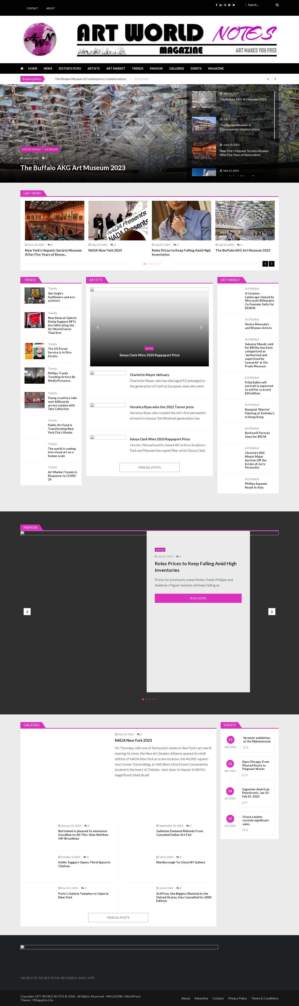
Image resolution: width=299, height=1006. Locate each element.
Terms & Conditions (265, 998)
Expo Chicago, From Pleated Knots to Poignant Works (255, 765)
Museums (51, 149)
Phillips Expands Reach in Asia (256, 485)
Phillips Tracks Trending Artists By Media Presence (61, 376)
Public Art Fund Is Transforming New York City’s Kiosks (61, 428)
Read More (198, 598)
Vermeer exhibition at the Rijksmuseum (257, 739)
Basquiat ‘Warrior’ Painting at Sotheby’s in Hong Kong (259, 413)
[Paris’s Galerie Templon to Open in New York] (39, 897)
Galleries (176, 68)
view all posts (149, 467)
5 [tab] (156, 265)
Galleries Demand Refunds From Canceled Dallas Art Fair (179, 832)
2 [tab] (146, 265)
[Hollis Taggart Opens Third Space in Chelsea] (39, 866)
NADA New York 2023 (105, 250)
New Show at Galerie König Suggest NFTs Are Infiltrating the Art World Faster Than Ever (62, 325)
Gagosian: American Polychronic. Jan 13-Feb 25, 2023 (256, 792)
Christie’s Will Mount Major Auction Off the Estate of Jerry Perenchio (256, 460)
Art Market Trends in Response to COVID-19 (62, 475)
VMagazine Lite (42, 1000)
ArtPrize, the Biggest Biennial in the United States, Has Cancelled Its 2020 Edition (183, 897)
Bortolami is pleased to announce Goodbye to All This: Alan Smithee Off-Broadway (83, 834)
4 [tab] (153, 265)
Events (196, 68)
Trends (137, 68)
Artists (94, 68)
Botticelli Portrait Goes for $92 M (257, 434)
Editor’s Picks (70, 68)
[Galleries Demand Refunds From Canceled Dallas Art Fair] (137, 835)
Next (271, 264)
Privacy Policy (237, 998)
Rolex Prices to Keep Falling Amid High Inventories (181, 252)
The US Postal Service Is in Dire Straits (60, 352)
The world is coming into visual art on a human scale (62, 452)
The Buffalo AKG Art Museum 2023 (72, 167)
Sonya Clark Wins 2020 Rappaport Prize (150, 355)
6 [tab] (159, 265)
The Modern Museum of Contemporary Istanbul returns (90, 79)
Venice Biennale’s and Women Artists (258, 326)
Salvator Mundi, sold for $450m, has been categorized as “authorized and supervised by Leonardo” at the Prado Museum (259, 355)
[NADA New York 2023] (68, 776)
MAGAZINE (216, 68)
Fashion (156, 68)
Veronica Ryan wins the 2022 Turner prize (162, 407)
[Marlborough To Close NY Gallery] (137, 866)
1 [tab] (143, 265)
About (50, 8)
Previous (265, 264)
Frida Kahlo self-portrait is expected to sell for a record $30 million (259, 388)
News (48, 68)
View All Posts (118, 917)
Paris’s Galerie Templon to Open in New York (83, 895)
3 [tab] (149, 265)
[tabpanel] (181, 228)
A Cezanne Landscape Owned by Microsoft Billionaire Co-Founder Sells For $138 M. (259, 301)
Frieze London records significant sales (256, 820)
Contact (32, 8)
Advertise (201, 998)
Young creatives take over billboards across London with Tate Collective (62, 403)
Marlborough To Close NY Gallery (180, 862)
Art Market (115, 68)
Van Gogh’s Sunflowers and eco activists (61, 297)
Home (32, 68)
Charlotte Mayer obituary (149, 375)
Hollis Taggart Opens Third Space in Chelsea (84, 864)
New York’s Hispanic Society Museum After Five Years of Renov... (53, 252)
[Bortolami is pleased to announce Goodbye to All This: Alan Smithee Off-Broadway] (39, 835)
